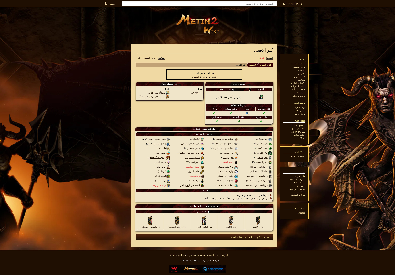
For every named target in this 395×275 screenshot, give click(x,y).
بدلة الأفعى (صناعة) (259, 171)
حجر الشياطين (193, 148)
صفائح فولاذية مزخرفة (223, 148)
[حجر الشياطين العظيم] (202, 153)
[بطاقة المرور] (202, 171)
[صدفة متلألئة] (270, 139)
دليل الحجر (161, 148)
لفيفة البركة (160, 176)
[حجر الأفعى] (270, 157)
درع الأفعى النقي (204, 227)
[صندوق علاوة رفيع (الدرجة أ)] (168, 96)
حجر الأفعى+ (262, 162)
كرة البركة (161, 171)
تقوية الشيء (160, 162)
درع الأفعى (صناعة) (259, 167)
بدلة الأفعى (231, 227)
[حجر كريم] (202, 162)
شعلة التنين (160, 153)
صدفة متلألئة (262, 139)
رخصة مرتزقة (159, 185)
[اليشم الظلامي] (236, 162)
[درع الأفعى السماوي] (177, 220)
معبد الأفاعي (197, 92)
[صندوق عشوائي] (202, 157)
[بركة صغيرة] (168, 180)
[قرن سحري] (236, 153)
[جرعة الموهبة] (202, 180)
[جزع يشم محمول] (236, 167)
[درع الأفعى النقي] (204, 220)
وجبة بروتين (194, 176)
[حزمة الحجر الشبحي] (202, 143)
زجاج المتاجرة (159, 143)
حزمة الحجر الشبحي (190, 143)
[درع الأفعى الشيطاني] (150, 220)
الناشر (181, 260)
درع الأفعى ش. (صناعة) (257, 185)
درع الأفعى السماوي (177, 227)
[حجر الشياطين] (202, 148)
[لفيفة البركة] (168, 176)
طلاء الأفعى (262, 153)
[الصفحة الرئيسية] (271, 65)
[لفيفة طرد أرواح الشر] (202, 185)
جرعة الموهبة (193, 180)
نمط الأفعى (262, 148)
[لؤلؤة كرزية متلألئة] (236, 180)
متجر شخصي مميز (157, 139)
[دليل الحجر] (168, 148)
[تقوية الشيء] (168, 162)
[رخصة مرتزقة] (168, 185)
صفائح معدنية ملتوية (224, 139)
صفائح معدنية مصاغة (224, 143)
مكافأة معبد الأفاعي (156, 93)
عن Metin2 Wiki (193, 260)
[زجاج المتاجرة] (247, 113)
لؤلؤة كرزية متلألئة (225, 180)
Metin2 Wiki (293, 4)
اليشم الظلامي (227, 162)
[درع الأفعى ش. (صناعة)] (270, 185)
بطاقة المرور (194, 171)
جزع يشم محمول (226, 167)
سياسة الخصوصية (211, 260)
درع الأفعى (258, 227)
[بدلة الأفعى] (231, 220)
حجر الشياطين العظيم (190, 153)
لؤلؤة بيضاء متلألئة (226, 171)
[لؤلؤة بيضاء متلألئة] (236, 171)
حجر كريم (195, 162)
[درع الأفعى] (258, 220)
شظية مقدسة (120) (225, 185)
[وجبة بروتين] (202, 176)
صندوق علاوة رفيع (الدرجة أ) (152, 96)
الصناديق (252, 65)
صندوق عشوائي (192, 157)
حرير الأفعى (262, 143)
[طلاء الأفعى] (270, 153)
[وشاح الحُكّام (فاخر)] (168, 157)
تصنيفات (266, 237)
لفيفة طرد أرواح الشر (190, 185)
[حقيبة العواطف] (202, 167)
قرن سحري (228, 153)
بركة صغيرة (160, 180)
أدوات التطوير (198, 76)
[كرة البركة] (168, 171)
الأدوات (262, 65)
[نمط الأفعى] (270, 148)
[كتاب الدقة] (202, 139)
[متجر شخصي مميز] (168, 139)
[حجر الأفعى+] (270, 162)
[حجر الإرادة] (236, 157)
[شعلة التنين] (168, 153)
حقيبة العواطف (193, 167)
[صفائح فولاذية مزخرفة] (236, 148)
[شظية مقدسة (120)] (236, 185)
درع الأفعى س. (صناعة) (257, 180)
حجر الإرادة (228, 157)
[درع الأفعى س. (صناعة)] (270, 180)
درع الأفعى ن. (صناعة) (257, 176)
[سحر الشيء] (168, 167)
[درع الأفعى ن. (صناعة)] (270, 176)
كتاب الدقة (195, 139)
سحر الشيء (160, 167)
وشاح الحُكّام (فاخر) (157, 157)
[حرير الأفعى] (270, 143)
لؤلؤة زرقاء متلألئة (225, 176)
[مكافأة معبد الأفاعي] (168, 93)
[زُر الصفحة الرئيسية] (197, 24)
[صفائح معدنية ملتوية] (236, 139)
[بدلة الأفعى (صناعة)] (270, 171)
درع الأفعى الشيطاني (150, 227)
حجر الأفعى (262, 157)
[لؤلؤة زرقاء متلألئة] (236, 176)
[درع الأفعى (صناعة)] (270, 167)
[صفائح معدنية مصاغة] (236, 143)
